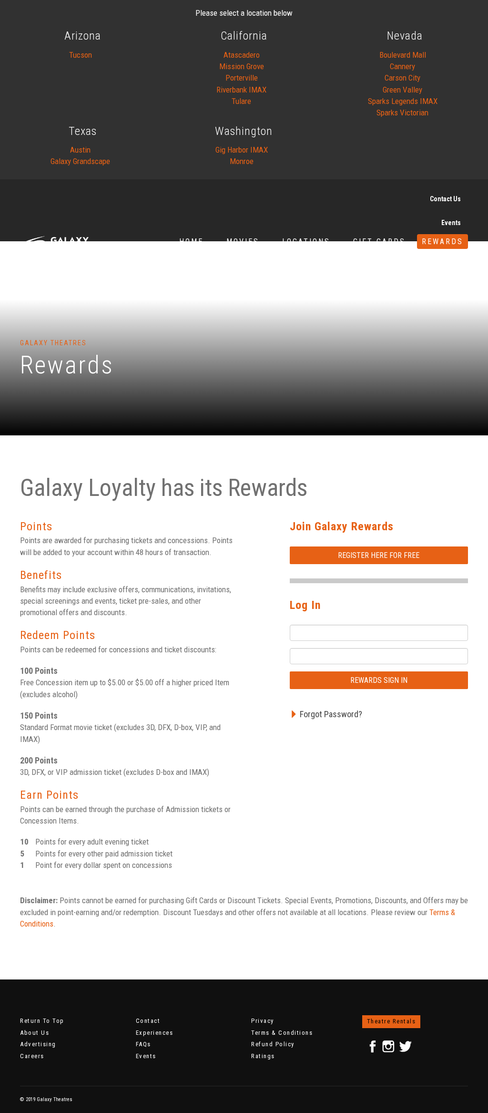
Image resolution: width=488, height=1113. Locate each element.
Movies (242, 241)
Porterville (241, 77)
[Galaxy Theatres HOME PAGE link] (77, 241)
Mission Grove (241, 66)
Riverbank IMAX (241, 89)
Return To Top (42, 1020)
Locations (306, 241)
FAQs (143, 1044)
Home (191, 241)
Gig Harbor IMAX (241, 150)
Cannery (402, 66)
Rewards (442, 241)
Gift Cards (379, 241)
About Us (34, 1032)
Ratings (263, 1056)
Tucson (80, 55)
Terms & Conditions (282, 1032)
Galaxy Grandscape (80, 161)
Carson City (402, 77)
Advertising (38, 1044)
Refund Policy (273, 1044)
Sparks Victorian (402, 112)
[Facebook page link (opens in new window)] (373, 1046)
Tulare (241, 101)
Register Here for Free (378, 555)
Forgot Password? (331, 714)
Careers (32, 1056)
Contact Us (445, 199)
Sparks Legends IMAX (402, 101)
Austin (80, 150)
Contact (148, 1020)
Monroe (242, 161)
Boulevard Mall (402, 55)
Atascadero (242, 55)
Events (451, 223)
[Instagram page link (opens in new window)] (388, 1047)
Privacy (262, 1020)
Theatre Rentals (391, 1021)
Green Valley (402, 89)
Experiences (154, 1032)
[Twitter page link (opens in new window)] (405, 1047)
